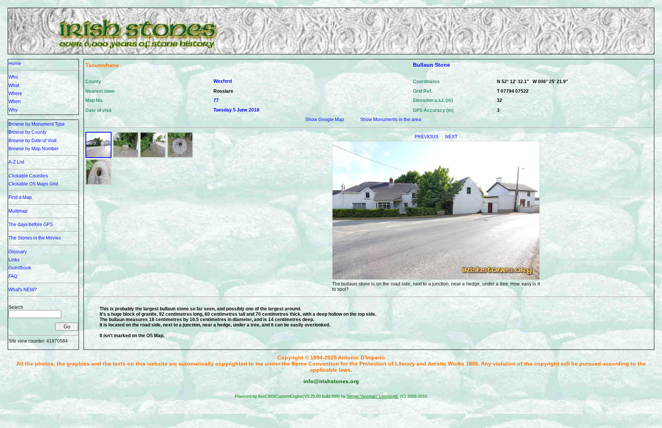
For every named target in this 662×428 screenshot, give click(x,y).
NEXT (451, 136)
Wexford (222, 81)
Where (15, 93)
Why (13, 110)
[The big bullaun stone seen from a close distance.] (126, 156)
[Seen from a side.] (153, 156)
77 (216, 100)
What (13, 85)
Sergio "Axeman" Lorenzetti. (373, 396)
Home (14, 63)
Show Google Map (324, 119)
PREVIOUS (427, 136)
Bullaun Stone (431, 65)
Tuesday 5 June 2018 (236, 110)
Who (13, 77)
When (14, 101)
